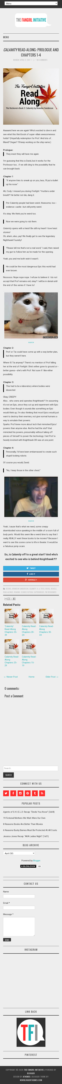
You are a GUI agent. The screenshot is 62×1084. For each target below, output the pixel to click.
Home (31, 677)
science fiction (27, 592)
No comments (42, 59)
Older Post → (52, 677)
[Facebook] (13, 793)
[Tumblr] (35, 793)
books (8, 588)
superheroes (39, 592)
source (31, 342)
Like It (32, 574)
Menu (6, 37)
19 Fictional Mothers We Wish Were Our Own (24, 818)
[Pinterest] (28, 793)
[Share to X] (11, 598)
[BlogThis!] (8, 598)
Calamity (32, 588)
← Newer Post (11, 677)
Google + (32, 580)
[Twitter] (6, 793)
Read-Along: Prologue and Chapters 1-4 (31, 52)
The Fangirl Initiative (34, 1069)
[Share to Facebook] (14, 598)
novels (54, 588)
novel (47, 588)
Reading (17, 592)
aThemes (26, 1076)
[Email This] (5, 598)
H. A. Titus (41, 588)
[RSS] (42, 793)
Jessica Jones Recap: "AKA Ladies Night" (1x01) (26, 836)
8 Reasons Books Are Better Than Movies (23, 824)
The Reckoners (50, 592)
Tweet (33, 568)
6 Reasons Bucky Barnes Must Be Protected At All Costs (30, 830)
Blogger (36, 860)
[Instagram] (20, 793)
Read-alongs (8, 592)
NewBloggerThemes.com (31, 1080)
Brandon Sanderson (20, 588)
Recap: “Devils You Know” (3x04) (29, 812)
